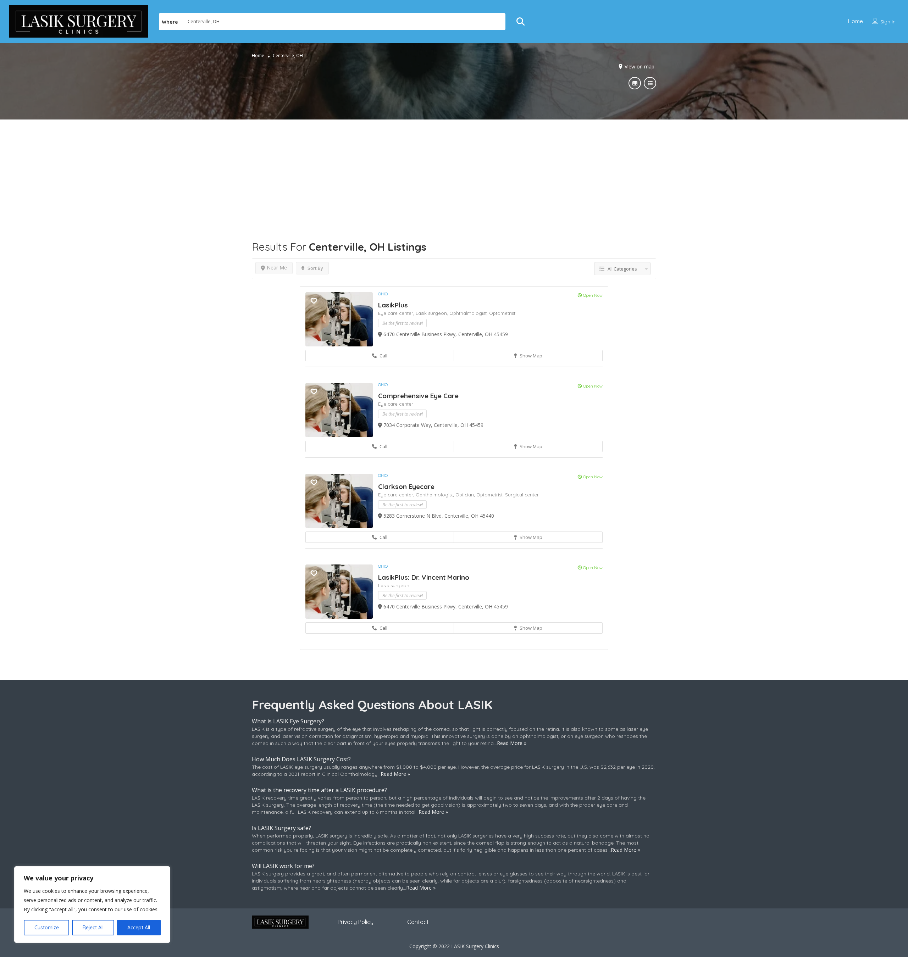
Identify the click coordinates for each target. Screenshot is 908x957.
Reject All (93, 927)
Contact (418, 921)
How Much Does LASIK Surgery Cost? (301, 759)
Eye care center (395, 404)
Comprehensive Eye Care (418, 395)
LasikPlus (393, 305)
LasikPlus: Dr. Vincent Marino (423, 577)
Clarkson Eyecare (406, 486)
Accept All (138, 927)
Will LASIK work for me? (283, 866)
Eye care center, (397, 313)
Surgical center (522, 494)
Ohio (383, 293)
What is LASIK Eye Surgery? (288, 721)
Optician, (465, 494)
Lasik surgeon (393, 585)
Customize (46, 927)
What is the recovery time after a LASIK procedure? (319, 790)
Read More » (511, 743)
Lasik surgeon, (432, 313)
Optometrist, (490, 494)
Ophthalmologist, (469, 313)
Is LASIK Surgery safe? (281, 828)
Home (855, 21)
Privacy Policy (355, 921)
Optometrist (502, 313)
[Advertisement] (454, 169)
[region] (92, 904)
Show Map (530, 355)
